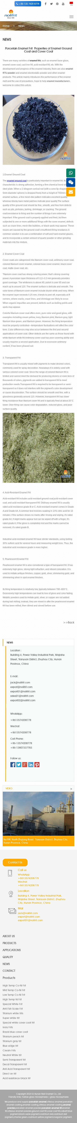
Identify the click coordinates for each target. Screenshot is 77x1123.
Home (6, 25)
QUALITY (8, 957)
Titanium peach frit (13, 1036)
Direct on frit (9, 1073)
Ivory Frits (8, 1027)
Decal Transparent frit (15, 1064)
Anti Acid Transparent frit (16, 1069)
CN (71, 5)
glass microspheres (59, 1097)
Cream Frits (9, 1050)
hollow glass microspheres (35, 1097)
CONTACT (9, 970)
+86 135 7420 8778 (28, 3)
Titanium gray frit (12, 1041)
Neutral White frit (12, 1055)
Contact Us (15, 862)
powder (11, 73)
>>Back (68, 622)
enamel (69, 69)
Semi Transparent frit (14, 1059)
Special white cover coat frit (19, 1022)
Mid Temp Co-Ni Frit (14, 990)
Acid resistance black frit (16, 1078)
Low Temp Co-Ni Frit (14, 994)
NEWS (6, 964)
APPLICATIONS (12, 950)
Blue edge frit (10, 1045)
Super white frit (11, 1018)
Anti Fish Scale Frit (13, 1008)
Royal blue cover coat (15, 1031)
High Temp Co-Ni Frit (14, 985)
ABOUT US (9, 936)
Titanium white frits (13, 1013)
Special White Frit (12, 1004)
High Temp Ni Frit (12, 999)
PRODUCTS (9, 943)
